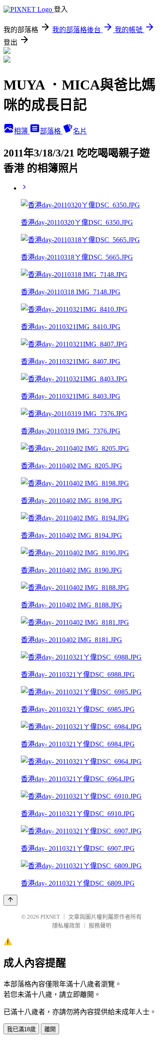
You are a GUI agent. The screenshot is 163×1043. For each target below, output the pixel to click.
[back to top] (10, 900)
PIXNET (50, 916)
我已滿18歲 (21, 1029)
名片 (80, 131)
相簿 (22, 131)
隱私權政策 (66, 925)
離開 (50, 1029)
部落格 (51, 131)
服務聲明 (100, 925)
